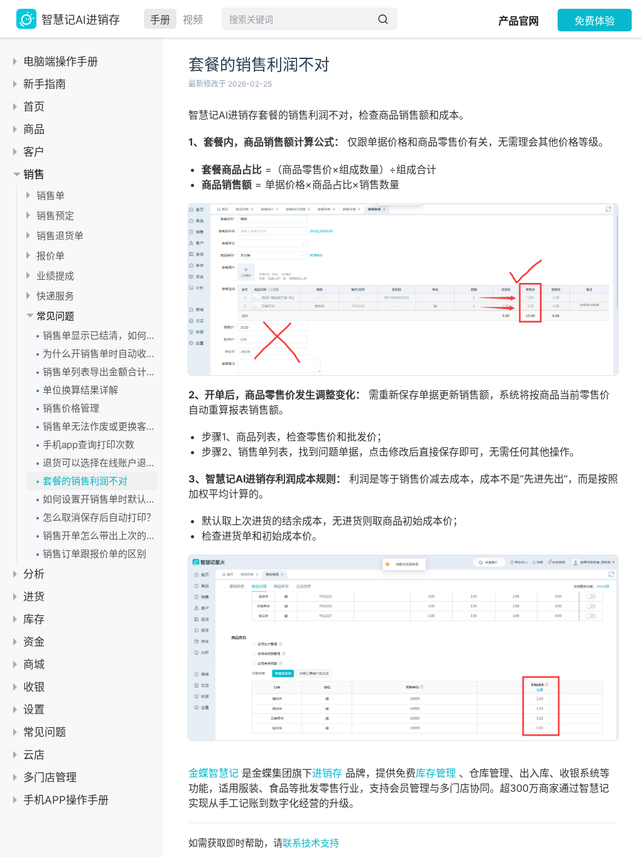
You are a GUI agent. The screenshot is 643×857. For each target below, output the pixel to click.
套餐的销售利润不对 (85, 481)
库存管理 (436, 773)
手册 (160, 19)
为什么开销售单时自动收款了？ (100, 353)
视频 (193, 19)
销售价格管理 (71, 408)
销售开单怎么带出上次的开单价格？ (100, 535)
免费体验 (595, 20)
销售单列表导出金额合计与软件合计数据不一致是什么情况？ (100, 372)
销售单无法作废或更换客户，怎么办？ (100, 426)
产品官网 (519, 20)
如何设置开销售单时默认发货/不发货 (100, 499)
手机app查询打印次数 (88, 444)
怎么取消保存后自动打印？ (99, 517)
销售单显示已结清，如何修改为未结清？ (100, 335)
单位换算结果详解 (80, 390)
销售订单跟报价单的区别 (94, 554)
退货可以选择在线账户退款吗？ (100, 463)
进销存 (327, 773)
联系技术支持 (311, 843)
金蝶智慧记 (213, 773)
